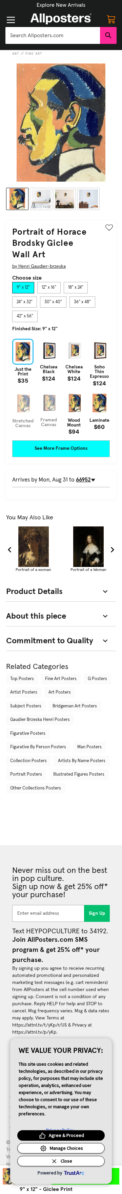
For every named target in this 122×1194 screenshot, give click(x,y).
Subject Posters (25, 706)
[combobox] (52, 35)
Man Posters (89, 747)
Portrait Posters (26, 774)
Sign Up (97, 913)
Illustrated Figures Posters (78, 774)
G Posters (97, 679)
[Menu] (10, 20)
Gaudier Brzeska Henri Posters (40, 720)
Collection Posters (28, 761)
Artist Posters (23, 692)
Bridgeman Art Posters (75, 706)
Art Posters (59, 692)
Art (15, 53)
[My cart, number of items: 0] (111, 19)
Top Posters (22, 679)
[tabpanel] (61, 386)
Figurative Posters (27, 733)
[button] (61, 5)
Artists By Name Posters (81, 761)
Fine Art (33, 53)
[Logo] (61, 19)
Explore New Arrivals (61, 5)
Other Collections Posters (35, 788)
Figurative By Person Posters (38, 747)
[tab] (23, 287)
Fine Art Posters (61, 679)
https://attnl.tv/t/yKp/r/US (39, 1025)
